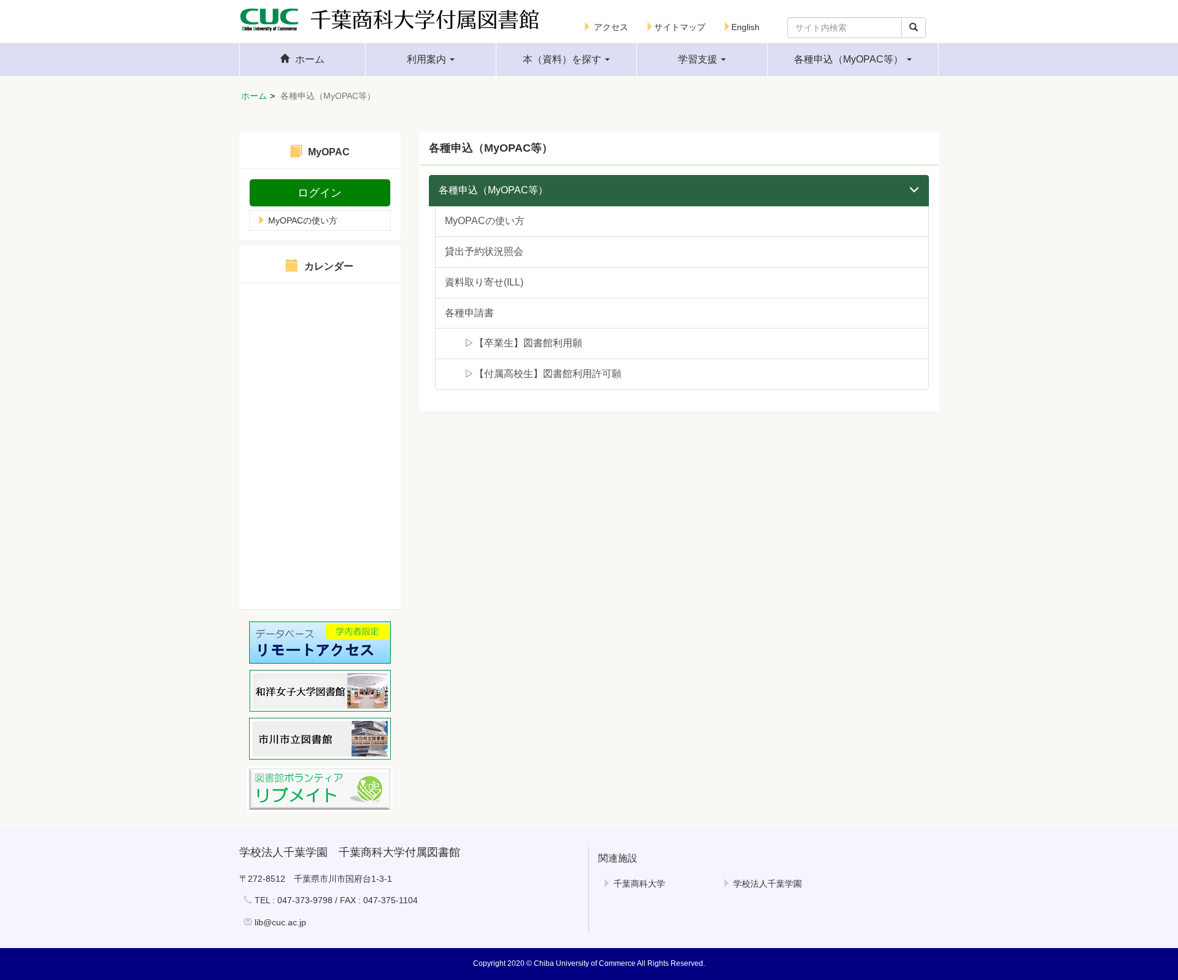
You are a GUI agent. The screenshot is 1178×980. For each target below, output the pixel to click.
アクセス (609, 27)
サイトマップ (680, 27)
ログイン (320, 193)
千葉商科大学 (638, 884)
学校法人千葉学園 (766, 884)
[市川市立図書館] (320, 739)
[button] (431, 60)
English (745, 27)
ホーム (254, 96)
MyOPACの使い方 (301, 220)
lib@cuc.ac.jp (280, 922)
